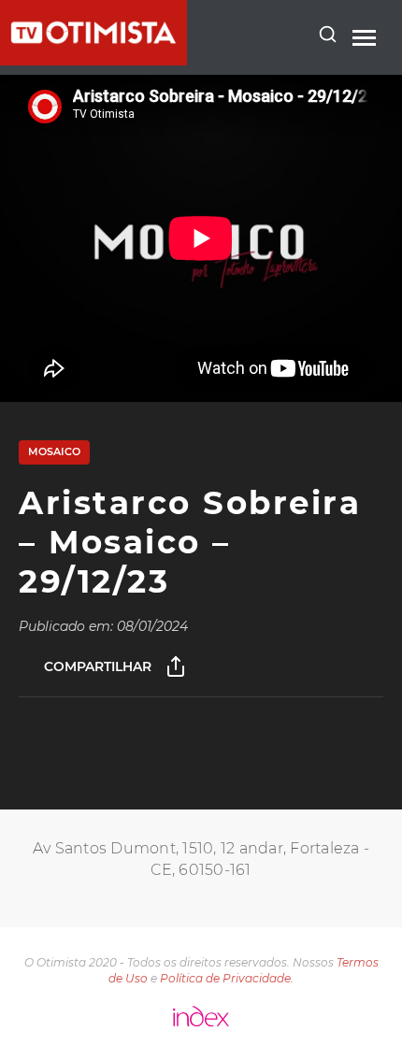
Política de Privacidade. (227, 978)
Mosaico (54, 451)
